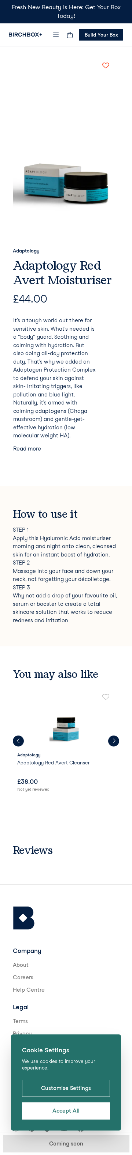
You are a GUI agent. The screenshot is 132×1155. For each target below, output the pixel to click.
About (21, 965)
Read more (27, 448)
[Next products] (113, 741)
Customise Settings (66, 1088)
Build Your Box (101, 35)
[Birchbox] (24, 918)
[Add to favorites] (106, 65)
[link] (66, 743)
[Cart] (70, 34)
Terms (20, 1021)
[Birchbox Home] (25, 35)
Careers (23, 977)
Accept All (66, 1110)
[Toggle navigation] (56, 34)
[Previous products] (18, 741)
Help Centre (29, 990)
